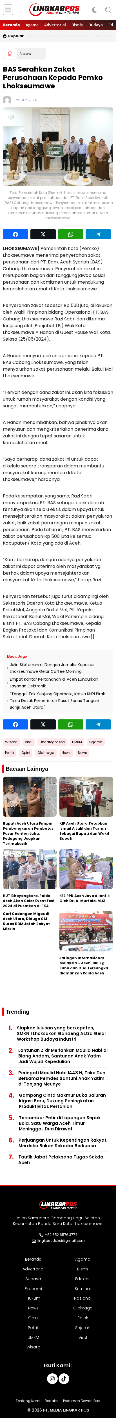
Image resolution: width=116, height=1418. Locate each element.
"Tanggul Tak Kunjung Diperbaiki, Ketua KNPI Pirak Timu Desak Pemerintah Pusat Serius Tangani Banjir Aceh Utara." (57, 700)
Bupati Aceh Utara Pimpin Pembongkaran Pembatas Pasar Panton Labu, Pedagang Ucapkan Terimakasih (28, 833)
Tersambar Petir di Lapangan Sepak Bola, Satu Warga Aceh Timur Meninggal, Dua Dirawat (60, 1123)
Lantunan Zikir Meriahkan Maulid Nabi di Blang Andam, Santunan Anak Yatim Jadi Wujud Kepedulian (63, 1055)
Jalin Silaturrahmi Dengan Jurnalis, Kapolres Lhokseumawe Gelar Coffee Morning (52, 668)
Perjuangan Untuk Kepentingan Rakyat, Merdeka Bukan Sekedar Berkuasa (63, 1143)
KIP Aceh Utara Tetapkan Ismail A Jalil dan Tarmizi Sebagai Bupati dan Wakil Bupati (84, 831)
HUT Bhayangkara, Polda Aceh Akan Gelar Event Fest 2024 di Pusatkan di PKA (29, 900)
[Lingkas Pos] (54, 10)
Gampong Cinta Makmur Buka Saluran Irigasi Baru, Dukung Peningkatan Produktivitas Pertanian (62, 1100)
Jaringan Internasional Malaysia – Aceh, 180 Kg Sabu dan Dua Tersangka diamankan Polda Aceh (83, 966)
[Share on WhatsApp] (70, 234)
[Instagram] (52, 1378)
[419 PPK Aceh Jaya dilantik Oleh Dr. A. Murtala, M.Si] (86, 869)
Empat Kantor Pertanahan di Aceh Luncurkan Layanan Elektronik (54, 682)
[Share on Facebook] (15, 234)
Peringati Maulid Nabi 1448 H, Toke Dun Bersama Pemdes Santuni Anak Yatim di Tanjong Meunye (61, 1078)
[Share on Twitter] (43, 234)
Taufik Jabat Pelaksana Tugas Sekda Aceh (60, 1159)
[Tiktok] (64, 1378)
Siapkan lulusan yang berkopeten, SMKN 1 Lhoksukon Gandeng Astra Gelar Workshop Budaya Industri (61, 1033)
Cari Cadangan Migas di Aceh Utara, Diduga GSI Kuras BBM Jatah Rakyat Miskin (26, 921)
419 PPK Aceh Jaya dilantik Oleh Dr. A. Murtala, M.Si (84, 898)
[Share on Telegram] (98, 234)
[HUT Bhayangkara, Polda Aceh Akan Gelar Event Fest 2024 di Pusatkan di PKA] (30, 869)
